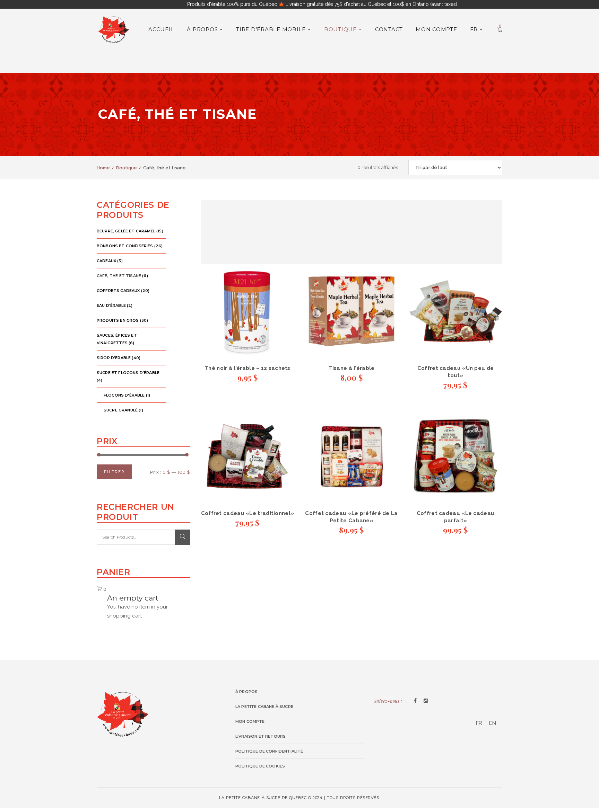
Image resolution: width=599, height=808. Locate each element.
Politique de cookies (260, 766)
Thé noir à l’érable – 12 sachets (247, 368)
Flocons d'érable (124, 395)
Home (103, 167)
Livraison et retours (260, 736)
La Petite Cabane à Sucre (264, 706)
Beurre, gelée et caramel (126, 231)
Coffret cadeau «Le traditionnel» (247, 513)
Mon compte (250, 721)
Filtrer (114, 471)
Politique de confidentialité (269, 751)
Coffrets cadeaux (118, 290)
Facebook (415, 701)
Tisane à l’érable (351, 368)
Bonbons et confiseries (125, 245)
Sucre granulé (121, 410)
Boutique (126, 167)
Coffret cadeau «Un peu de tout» (455, 372)
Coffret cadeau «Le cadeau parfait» (456, 517)
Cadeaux (106, 260)
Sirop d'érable (114, 357)
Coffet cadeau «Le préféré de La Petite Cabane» (351, 517)
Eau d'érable (111, 305)
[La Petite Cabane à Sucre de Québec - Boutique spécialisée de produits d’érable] (113, 29)
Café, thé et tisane (119, 275)
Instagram (426, 701)
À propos (246, 691)
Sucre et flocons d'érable (128, 372)
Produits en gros (118, 320)
